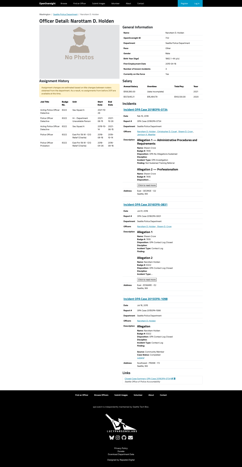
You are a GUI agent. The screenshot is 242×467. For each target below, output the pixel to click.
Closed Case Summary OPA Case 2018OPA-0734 (148, 378)
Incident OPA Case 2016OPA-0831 (146, 204)
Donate (121, 451)
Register (184, 3)
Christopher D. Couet (167, 131)
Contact (140, 3)
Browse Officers (101, 394)
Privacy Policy (121, 448)
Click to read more (147, 185)
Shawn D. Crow (185, 131)
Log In (197, 3)
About (128, 3)
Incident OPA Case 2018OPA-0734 (146, 109)
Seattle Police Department (65, 14)
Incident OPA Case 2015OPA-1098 (146, 298)
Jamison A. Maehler (146, 134)
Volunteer (115, 3)
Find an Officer (79, 3)
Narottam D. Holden (146, 131)
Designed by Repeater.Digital (121, 460)
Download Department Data (121, 454)
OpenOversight (47, 3)
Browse (64, 3)
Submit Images (98, 3)
